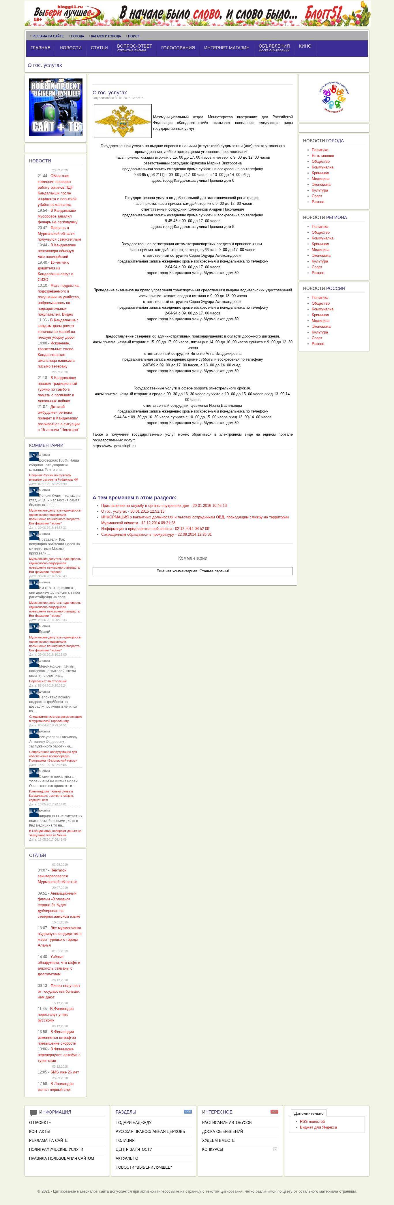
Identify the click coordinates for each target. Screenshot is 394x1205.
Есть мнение (323, 155)
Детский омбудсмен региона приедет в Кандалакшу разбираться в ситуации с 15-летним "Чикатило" (59, 418)
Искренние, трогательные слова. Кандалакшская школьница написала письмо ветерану (56, 354)
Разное (318, 202)
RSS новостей (312, 1121)
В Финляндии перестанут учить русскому (56, 1014)
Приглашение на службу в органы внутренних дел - (164, 505)
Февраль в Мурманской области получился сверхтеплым (59, 233)
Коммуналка (322, 167)
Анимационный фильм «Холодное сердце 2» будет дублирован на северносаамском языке (59, 905)
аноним (44, 454)
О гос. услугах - (132, 511)
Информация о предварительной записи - (155, 528)
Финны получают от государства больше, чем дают (59, 991)
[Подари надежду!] (334, 115)
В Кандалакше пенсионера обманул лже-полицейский (57, 251)
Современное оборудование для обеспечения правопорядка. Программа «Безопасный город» (53, 756)
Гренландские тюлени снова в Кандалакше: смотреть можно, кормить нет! (51, 796)
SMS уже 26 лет (64, 1072)
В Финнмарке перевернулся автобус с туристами (59, 1055)
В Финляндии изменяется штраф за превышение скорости (57, 1037)
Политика (320, 150)
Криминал (320, 173)
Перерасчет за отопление (48, 681)
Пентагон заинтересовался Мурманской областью (57, 876)
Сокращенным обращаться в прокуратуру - (156, 534)
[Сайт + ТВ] (55, 135)
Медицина (320, 179)
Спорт (317, 196)
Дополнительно (309, 1113)
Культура (320, 190)
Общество (321, 161)
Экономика (321, 184)
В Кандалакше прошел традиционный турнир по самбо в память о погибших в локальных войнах (57, 389)
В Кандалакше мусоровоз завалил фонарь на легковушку (58, 216)
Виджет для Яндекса (318, 1127)
